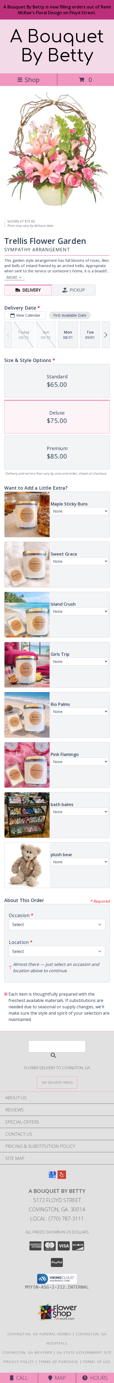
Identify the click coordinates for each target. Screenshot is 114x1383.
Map (59, 1377)
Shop (32, 79)
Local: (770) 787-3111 (57, 1218)
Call (21, 1377)
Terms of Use (97, 1361)
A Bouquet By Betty (57, 46)
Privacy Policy (18, 1361)
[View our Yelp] (62, 1177)
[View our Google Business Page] (52, 1177)
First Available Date (69, 315)
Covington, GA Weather (27, 1352)
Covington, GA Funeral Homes (39, 1334)
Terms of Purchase (58, 1361)
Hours (97, 1377)
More (11, 277)
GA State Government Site (84, 1352)
